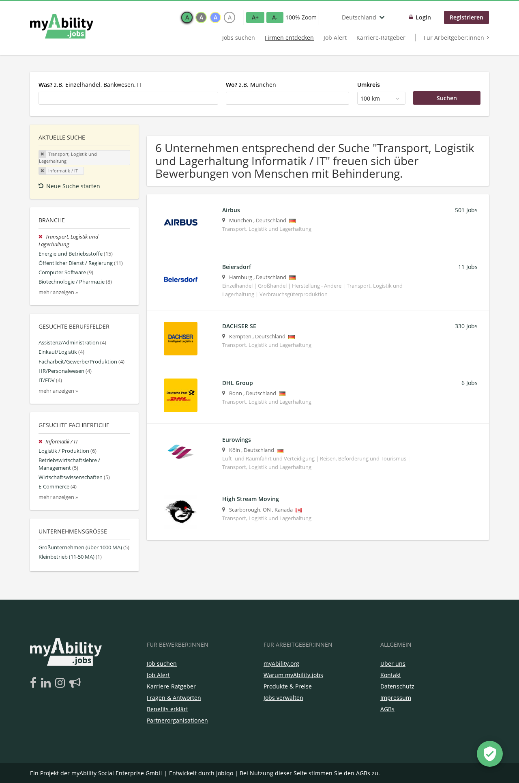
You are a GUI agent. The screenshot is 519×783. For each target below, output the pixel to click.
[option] (187, 17)
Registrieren (466, 17)
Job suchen (162, 663)
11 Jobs (468, 267)
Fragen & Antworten (174, 697)
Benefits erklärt (167, 709)
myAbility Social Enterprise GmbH (117, 773)
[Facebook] (34, 683)
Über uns (392, 663)
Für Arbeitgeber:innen (454, 37)
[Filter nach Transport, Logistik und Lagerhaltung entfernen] (42, 236)
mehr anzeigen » (58, 292)
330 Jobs (466, 326)
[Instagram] (61, 683)
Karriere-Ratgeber (380, 37)
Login (423, 17)
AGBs (387, 709)
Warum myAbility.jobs (293, 675)
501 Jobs (466, 210)
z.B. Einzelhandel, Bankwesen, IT (90, 84)
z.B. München (251, 84)
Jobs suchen (238, 37)
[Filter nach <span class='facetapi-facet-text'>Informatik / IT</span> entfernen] (42, 170)
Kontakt (390, 675)
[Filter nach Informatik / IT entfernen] (42, 441)
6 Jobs (469, 383)
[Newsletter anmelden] (75, 683)
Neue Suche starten (73, 186)
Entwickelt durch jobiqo (201, 773)
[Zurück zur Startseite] (61, 26)
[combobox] (128, 98)
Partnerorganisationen (177, 720)
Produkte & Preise (288, 686)
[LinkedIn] (47, 683)
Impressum (395, 697)
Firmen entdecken (289, 37)
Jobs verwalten (283, 697)
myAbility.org (281, 663)
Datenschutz (397, 686)
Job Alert (335, 37)
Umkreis (368, 84)
